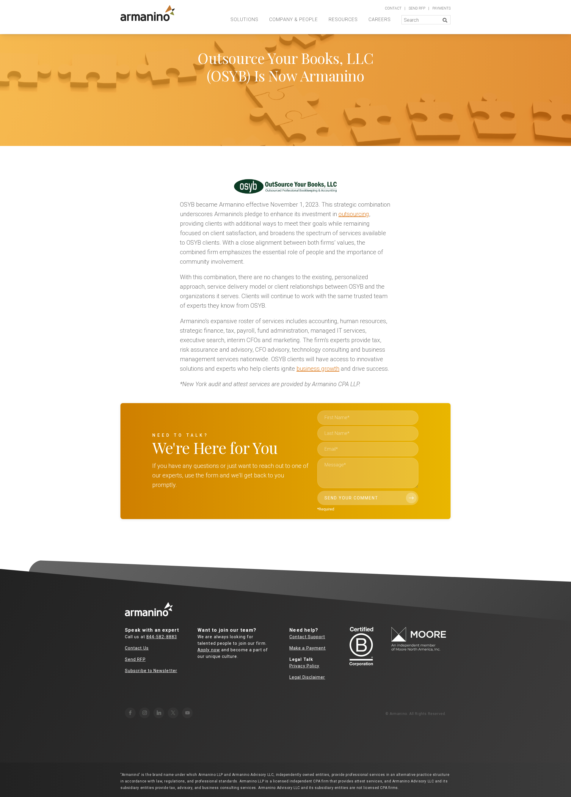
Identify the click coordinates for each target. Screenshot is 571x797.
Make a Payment (307, 648)
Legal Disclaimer (307, 677)
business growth (318, 368)
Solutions (244, 19)
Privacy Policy (304, 666)
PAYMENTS (441, 8)
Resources (343, 19)
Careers (379, 19)
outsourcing (353, 214)
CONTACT (393, 8)
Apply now (208, 649)
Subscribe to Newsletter (151, 670)
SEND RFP (417, 8)
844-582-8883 (161, 636)
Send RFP (135, 659)
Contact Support (307, 636)
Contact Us (137, 648)
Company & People (293, 19)
